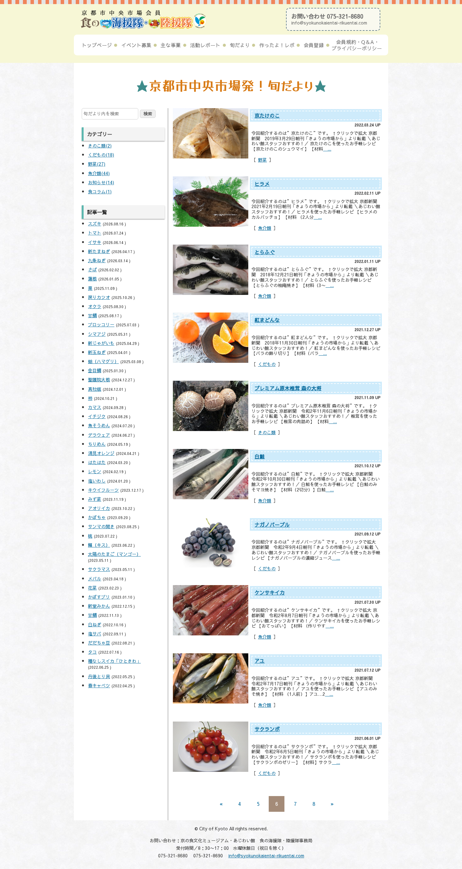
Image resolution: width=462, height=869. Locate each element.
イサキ (94, 242)
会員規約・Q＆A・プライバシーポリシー (357, 45)
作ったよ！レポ (276, 45)
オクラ (94, 306)
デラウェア (99, 435)
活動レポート (205, 45)
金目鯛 (94, 370)
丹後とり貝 (99, 676)
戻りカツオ (99, 297)
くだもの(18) (101, 155)
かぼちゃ (97, 517)
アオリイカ (99, 508)
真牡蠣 (94, 389)
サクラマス (99, 569)
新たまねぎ (99, 251)
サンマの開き (101, 526)
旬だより (240, 45)
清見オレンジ (101, 453)
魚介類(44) (99, 173)
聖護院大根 (99, 379)
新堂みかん (99, 606)
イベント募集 (136, 45)
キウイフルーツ (103, 490)
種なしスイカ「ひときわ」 (114, 661)
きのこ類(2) (100, 145)
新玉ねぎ (97, 352)
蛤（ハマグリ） (103, 361)
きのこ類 (267, 432)
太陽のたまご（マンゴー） (114, 554)
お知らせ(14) (101, 182)
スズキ (94, 223)
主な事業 (171, 45)
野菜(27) (96, 164)
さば (92, 269)
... (327, 149)
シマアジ (97, 334)
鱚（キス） (99, 545)
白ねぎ (94, 624)
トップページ (97, 45)
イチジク (97, 416)
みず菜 (94, 499)
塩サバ (94, 633)
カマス (94, 407)
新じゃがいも (101, 343)
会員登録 (314, 45)
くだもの (267, 364)
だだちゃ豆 (99, 642)
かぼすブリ (99, 597)
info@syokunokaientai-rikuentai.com (329, 22)
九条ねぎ (97, 260)
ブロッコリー (101, 324)
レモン (94, 471)
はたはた (97, 462)
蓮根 (92, 278)
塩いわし (97, 481)
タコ (92, 652)
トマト (94, 233)
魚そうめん (99, 425)
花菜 (92, 587)
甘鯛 (92, 315)
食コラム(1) (100, 191)
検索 (147, 113)
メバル (94, 578)
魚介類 (264, 228)
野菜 (262, 160)
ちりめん (97, 444)
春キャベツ (99, 685)
